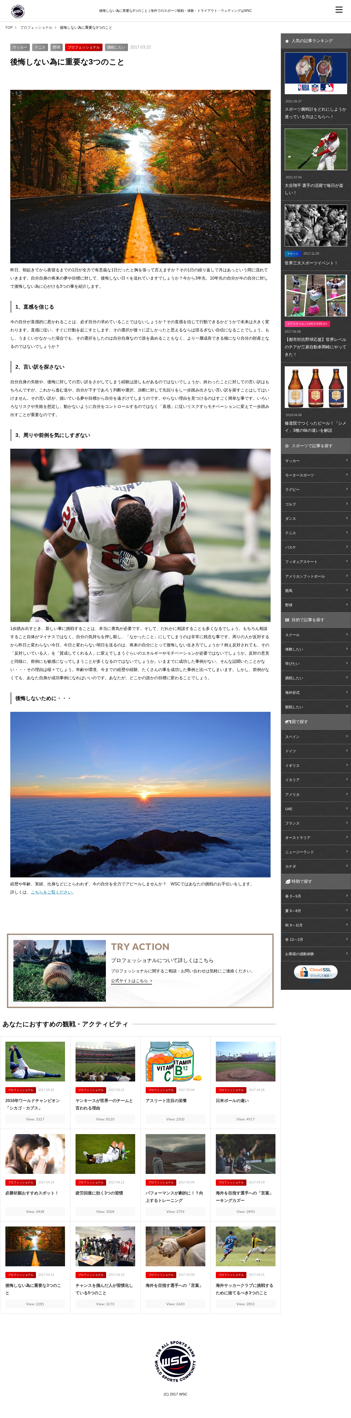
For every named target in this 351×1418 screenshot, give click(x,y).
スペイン (292, 737)
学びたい (292, 664)
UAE (288, 809)
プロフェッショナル (36, 27)
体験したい (294, 649)
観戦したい (294, 707)
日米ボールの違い (232, 1100)
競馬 (288, 591)
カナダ (290, 866)
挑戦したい (116, 47)
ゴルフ (290, 504)
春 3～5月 (293, 896)
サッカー (20, 47)
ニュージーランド (299, 852)
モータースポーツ (299, 475)
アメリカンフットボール (305, 576)
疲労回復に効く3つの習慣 (99, 1193)
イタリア (292, 780)
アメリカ (292, 794)
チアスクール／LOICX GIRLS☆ (307, 323)
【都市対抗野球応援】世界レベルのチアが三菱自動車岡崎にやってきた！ (315, 347)
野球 (56, 47)
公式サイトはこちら (129, 981)
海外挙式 (292, 693)
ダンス (290, 518)
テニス (40, 47)
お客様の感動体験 (299, 954)
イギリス (292, 765)
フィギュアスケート (301, 562)
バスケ (290, 547)
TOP (9, 27)
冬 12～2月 (294, 939)
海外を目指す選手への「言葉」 (174, 1285)
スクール (292, 635)
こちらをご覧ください (51, 892)
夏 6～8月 (293, 911)
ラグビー (292, 489)
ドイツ (290, 751)
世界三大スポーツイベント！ (311, 263)
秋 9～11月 (294, 925)
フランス (292, 823)
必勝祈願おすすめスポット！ (32, 1193)
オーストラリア (297, 838)
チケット (293, 253)
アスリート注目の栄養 (166, 1100)
